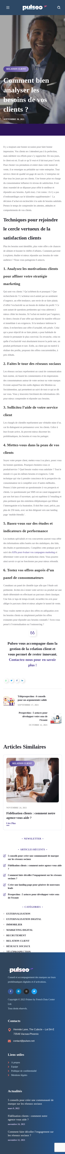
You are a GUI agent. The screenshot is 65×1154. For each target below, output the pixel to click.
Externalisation (18, 913)
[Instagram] (26, 991)
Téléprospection (18, 951)
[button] (59, 7)
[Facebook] (10, 991)
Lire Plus (11, 823)
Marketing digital (19, 930)
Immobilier (14, 924)
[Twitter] (34, 991)
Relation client (16, 69)
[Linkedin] (18, 991)
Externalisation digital (23, 919)
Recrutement (16, 935)
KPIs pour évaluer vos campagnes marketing (33, 552)
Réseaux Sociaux (18, 946)
